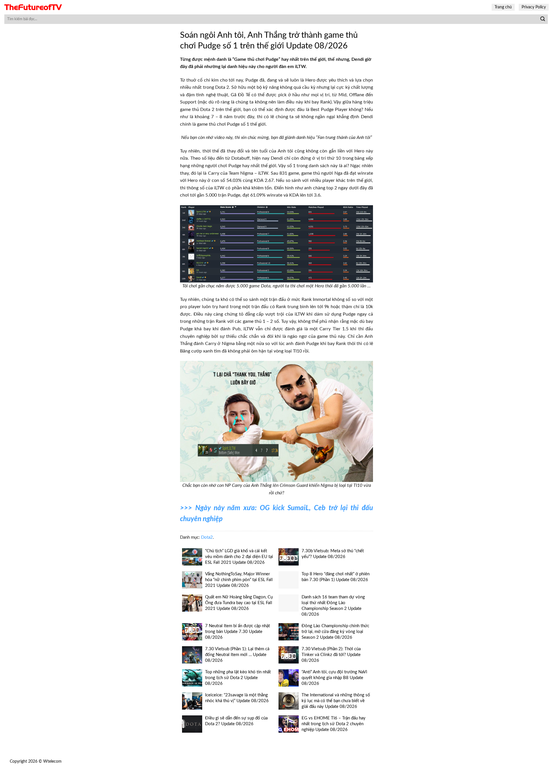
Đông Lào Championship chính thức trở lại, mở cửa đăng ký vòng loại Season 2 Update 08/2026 (335, 632)
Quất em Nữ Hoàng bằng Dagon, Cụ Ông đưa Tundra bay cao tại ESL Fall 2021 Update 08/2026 (239, 603)
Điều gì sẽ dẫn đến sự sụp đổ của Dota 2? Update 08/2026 (236, 721)
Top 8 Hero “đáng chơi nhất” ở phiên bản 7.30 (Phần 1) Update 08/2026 (336, 577)
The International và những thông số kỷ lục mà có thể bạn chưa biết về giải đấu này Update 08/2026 (336, 701)
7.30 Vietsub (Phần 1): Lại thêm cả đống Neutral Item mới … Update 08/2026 (237, 655)
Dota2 (207, 537)
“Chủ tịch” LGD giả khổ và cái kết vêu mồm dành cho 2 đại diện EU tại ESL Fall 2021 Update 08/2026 (239, 557)
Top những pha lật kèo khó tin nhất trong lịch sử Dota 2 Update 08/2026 (238, 678)
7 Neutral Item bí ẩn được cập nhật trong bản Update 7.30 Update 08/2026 (237, 632)
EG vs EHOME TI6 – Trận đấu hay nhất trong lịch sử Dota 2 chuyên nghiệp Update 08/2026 (333, 724)
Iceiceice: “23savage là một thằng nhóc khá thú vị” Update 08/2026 (237, 698)
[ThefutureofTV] (33, 7)
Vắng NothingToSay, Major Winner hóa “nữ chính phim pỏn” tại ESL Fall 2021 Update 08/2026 (239, 580)
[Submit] (543, 19)
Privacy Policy (534, 7)
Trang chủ (503, 7)
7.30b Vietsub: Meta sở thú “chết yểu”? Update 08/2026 (333, 554)
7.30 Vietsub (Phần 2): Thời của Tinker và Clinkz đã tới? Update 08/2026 (331, 655)
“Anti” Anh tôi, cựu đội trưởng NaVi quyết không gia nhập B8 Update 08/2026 (334, 678)
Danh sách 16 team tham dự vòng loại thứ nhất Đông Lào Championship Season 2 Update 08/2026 (333, 606)
